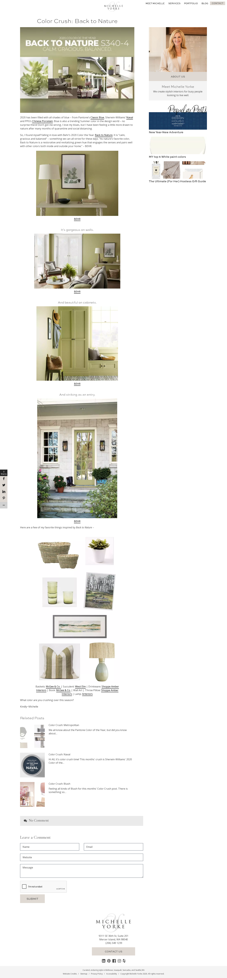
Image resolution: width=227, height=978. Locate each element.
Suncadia (126, 970)
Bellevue (109, 970)
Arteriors (87, 694)
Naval (129, 117)
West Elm (80, 686)
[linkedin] (103, 960)
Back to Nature (104, 135)
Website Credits (70, 973)
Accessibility (111, 973)
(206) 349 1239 (113, 943)
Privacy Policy (97, 973)
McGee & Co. (53, 686)
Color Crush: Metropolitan (64, 725)
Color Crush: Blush (59, 783)
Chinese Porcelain (42, 121)
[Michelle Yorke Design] (113, 6)
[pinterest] (109, 960)
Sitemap (83, 973)
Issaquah (118, 970)
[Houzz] (124, 960)
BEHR (77, 219)
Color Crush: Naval (59, 754)
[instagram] (119, 960)
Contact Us (113, 951)
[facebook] (114, 960)
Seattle (138, 970)
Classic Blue (97, 117)
